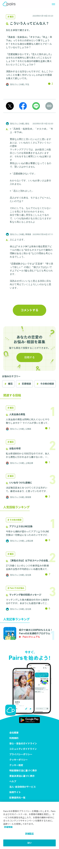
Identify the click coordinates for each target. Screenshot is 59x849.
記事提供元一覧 (17, 797)
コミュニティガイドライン (23, 749)
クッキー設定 (16, 765)
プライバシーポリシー (20, 754)
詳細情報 (8, 827)
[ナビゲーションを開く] (52, 4)
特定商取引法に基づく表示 (23, 770)
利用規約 (14, 738)
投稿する (29, 357)
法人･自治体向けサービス (22, 787)
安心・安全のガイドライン (23, 743)
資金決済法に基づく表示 (22, 776)
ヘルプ (12, 781)
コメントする (29, 310)
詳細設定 (29, 833)
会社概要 (14, 732)
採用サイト (15, 792)
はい (29, 843)
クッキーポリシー (18, 759)
